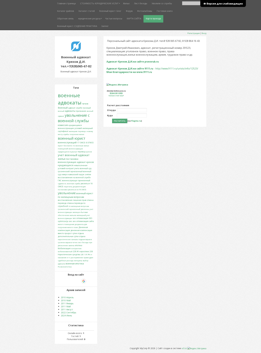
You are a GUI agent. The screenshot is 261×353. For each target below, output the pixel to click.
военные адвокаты (69, 99)
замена (71, 245)
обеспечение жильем (67, 215)
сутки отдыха (78, 233)
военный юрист (71, 138)
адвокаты (70, 110)
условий (78, 128)
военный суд (85, 168)
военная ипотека (75, 263)
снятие (88, 174)
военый (61, 111)
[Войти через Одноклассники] (89, 281)
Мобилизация (64, 248)
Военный (63, 107)
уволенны (85, 209)
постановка (72, 158)
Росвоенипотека (65, 267)
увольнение (67, 193)
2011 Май (66, 306)
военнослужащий (67, 142)
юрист (60, 146)
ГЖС (59, 180)
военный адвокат (77, 155)
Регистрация (193, 33)
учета (76, 168)
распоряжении (77, 258)
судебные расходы (66, 261)
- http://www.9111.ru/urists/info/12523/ (152, 68)
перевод (81, 151)
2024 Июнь (66, 315)
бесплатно (68, 146)
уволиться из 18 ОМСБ (77, 190)
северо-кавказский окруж (72, 174)
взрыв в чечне (71, 242)
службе (79, 108)
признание (81, 111)
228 (91, 251)
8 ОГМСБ (90, 142)
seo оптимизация (80, 218)
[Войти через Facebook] (73, 281)
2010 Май (66, 300)
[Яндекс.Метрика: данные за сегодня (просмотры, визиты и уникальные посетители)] (117, 84)
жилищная (73, 131)
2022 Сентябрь (68, 312)
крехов (89, 152)
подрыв (81, 239)
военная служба (73, 184)
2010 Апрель (67, 297)
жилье (61, 158)
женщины (78, 261)
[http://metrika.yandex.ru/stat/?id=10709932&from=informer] (117, 84)
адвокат (71, 108)
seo (70, 221)
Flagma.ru (136, 120)
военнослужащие (66, 128)
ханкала (74, 239)
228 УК (76, 251)
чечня (85, 103)
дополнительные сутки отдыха (71, 236)
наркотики (84, 251)
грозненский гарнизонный (69, 209)
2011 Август (67, 309)
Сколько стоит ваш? (116, 95)
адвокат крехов (85, 162)
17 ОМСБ (81, 142)
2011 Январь (67, 303)
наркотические (64, 239)
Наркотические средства (69, 254)
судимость (62, 184)
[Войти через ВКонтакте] (68, 281)
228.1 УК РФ (85, 255)
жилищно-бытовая (80, 212)
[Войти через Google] (83, 281)
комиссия (63, 125)
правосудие (88, 258)
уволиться (85, 183)
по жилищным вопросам (79, 206)
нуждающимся (75, 125)
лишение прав (79, 200)
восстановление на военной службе (74, 177)
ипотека (78, 245)
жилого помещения (66, 224)
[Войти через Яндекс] (78, 281)
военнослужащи (69, 180)
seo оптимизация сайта (83, 221)
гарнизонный (84, 180)
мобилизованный (65, 251)
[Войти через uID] (63, 281)
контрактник (76, 248)
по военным (78, 146)
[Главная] (76, 50)
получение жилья (77, 134)
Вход (204, 33)
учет (61, 155)
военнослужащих (67, 162)
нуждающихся (65, 165)
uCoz (184, 348)
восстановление (65, 200)
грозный (87, 108)
